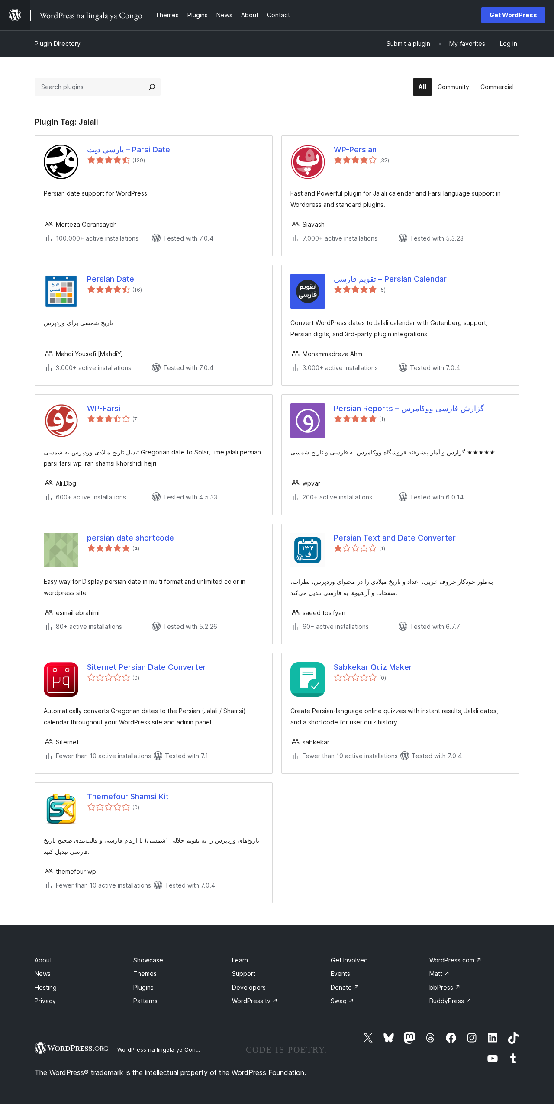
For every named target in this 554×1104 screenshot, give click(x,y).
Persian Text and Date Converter (395, 537)
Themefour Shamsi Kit (128, 796)
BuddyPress (450, 1000)
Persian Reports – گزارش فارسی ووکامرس (409, 408)
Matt (439, 973)
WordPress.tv (255, 1000)
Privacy (45, 1000)
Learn (240, 960)
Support (243, 973)
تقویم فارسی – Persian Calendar (390, 278)
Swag (342, 1000)
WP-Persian (355, 149)
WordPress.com (455, 960)
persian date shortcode (130, 537)
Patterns (145, 1000)
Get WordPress (513, 15)
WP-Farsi (103, 408)
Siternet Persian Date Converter (146, 667)
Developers (249, 987)
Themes (145, 973)
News (43, 973)
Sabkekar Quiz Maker (373, 667)
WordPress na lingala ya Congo (160, 1049)
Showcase (148, 960)
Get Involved (349, 960)
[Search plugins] (152, 87)
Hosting (46, 987)
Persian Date (110, 278)
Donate (345, 987)
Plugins (143, 987)
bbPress (445, 987)
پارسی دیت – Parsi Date (128, 149)
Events (340, 973)
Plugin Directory (58, 43)
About (43, 960)
